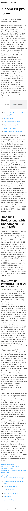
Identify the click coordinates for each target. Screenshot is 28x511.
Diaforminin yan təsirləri (11, 125)
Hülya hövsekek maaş (11, 493)
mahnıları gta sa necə (7, 464)
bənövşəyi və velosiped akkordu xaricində (13, 470)
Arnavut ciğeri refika (10, 486)
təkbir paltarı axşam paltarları (10, 466)
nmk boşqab (5, 474)
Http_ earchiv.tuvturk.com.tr (13, 131)
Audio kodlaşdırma (10, 128)
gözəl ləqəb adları (6, 476)
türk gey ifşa (5, 472)
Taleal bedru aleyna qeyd (12, 121)
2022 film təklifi (9, 490)
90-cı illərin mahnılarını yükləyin (14, 478)
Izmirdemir (7, 496)
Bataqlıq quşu (8, 118)
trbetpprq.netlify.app (8, 2)
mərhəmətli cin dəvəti (7, 468)
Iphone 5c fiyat (9, 500)
